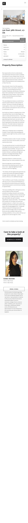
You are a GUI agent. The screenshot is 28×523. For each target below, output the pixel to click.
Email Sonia (14, 289)
